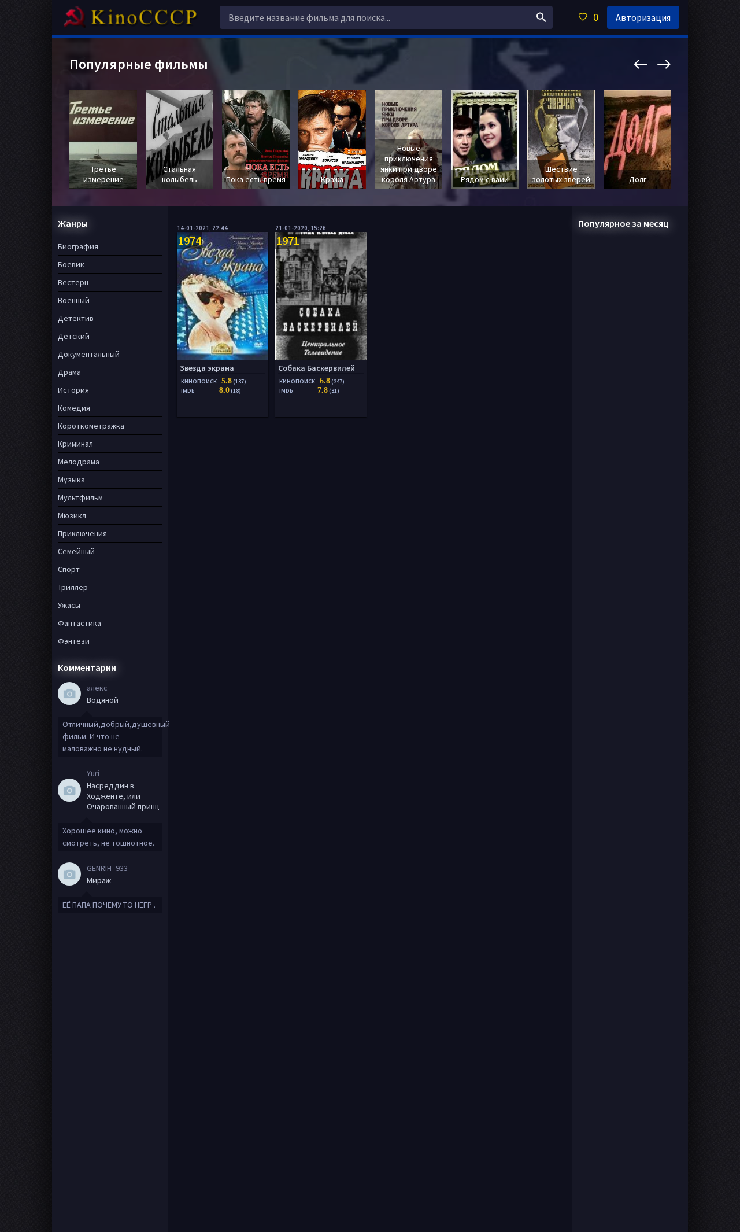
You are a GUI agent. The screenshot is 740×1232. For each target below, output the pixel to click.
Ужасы (69, 605)
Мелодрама (78, 461)
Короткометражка (91, 425)
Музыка (71, 479)
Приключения (82, 533)
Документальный (89, 354)
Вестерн (73, 282)
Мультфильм (80, 497)
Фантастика (79, 623)
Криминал (75, 443)
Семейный (76, 551)
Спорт (69, 569)
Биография (78, 246)
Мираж (99, 880)
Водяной (103, 700)
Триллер (73, 587)
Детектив (76, 318)
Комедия (74, 408)
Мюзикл (72, 515)
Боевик (71, 264)
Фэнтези (74, 641)
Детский (74, 336)
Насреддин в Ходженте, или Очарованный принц (123, 796)
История (73, 390)
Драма (69, 372)
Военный (74, 300)
